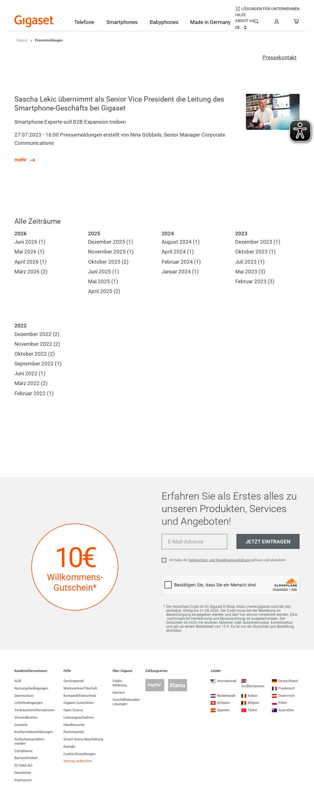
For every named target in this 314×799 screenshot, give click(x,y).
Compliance (23, 751)
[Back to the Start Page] (34, 21)
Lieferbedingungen (28, 703)
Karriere (119, 693)
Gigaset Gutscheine (78, 703)
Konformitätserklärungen (33, 732)
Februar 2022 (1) (34, 393)
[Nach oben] (306, 776)
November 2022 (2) (37, 344)
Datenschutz (23, 696)
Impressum (23, 780)
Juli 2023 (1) (250, 262)
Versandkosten (25, 718)
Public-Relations (120, 683)
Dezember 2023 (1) (257, 242)
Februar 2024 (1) (181, 262)
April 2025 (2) (104, 291)
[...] (296, 22)
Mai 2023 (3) (250, 271)
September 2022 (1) (38, 364)
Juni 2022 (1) (29, 373)
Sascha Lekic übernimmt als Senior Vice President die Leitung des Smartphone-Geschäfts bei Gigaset (119, 103)
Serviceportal (73, 681)
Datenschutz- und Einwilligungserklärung (219, 560)
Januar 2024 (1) (180, 271)
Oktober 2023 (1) (255, 252)
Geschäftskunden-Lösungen (126, 702)
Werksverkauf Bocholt (80, 688)
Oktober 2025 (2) (108, 262)
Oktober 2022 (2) (34, 354)
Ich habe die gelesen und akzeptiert (227, 560)
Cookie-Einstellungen (79, 754)
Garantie (21, 725)
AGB (17, 681)
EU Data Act (23, 765)
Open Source (73, 710)
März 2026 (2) (31, 271)
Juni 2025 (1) (103, 271)
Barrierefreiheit (26, 758)
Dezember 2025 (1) (110, 242)
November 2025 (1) (111, 252)
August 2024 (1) (181, 242)
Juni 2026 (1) (29, 242)
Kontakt (69, 747)
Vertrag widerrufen (77, 761)
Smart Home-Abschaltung (83, 739)
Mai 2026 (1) (29, 252)
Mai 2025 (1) (103, 281)
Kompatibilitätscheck (79, 696)
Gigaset (22, 40)
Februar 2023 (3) (254, 281)
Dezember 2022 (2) (36, 334)
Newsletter (22, 773)
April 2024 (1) (178, 252)
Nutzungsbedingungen (31, 688)
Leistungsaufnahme (78, 718)
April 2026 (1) (30, 262)
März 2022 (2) (31, 383)
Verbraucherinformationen (34, 710)
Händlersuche (74, 725)
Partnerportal (73, 732)
